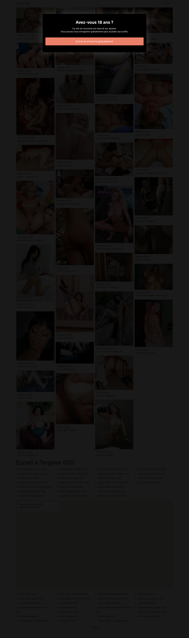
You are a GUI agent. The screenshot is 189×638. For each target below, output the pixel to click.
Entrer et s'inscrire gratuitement (94, 41)
